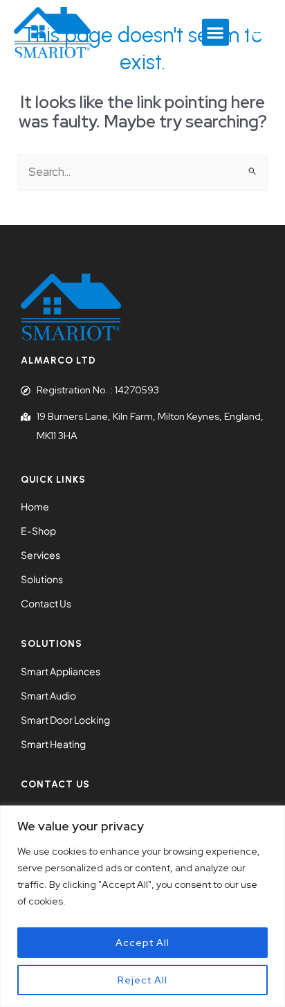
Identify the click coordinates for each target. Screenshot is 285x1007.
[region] (142, 906)
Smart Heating (53, 744)
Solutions (42, 579)
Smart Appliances (60, 671)
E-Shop (38, 530)
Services (40, 555)
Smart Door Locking (65, 719)
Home (35, 506)
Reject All (142, 980)
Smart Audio (48, 695)
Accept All (142, 942)
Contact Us (46, 603)
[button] (215, 32)
